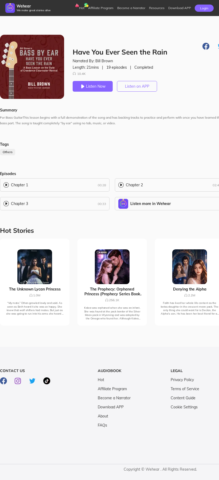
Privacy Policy (182, 379)
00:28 (102, 185)
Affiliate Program (101, 8)
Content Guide (183, 398)
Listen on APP (137, 86)
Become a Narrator (131, 8)
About (103, 416)
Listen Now (95, 86)
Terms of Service (185, 388)
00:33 (102, 204)
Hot (81, 8)
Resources (157, 8)
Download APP (111, 407)
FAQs (102, 425)
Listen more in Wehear (150, 203)
